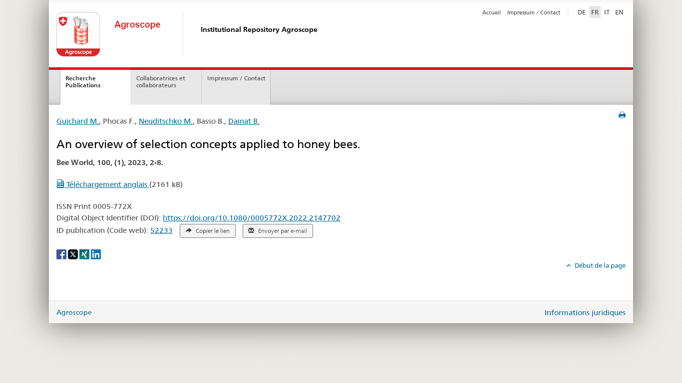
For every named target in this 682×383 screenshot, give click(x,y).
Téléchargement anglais (106, 184)
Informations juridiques (585, 312)
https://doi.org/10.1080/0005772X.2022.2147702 (252, 217)
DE (583, 11)
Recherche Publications (82, 81)
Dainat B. (244, 121)
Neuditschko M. (166, 121)
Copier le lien (212, 230)
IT (607, 12)
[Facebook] (62, 254)
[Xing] (85, 254)
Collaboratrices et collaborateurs (160, 81)
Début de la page (599, 265)
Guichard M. (77, 121)
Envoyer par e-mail (282, 230)
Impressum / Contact (533, 12)
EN (619, 12)
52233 (161, 230)
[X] (73, 254)
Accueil (491, 12)
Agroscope (74, 312)
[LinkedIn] (96, 254)
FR (595, 12)
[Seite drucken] (622, 115)
